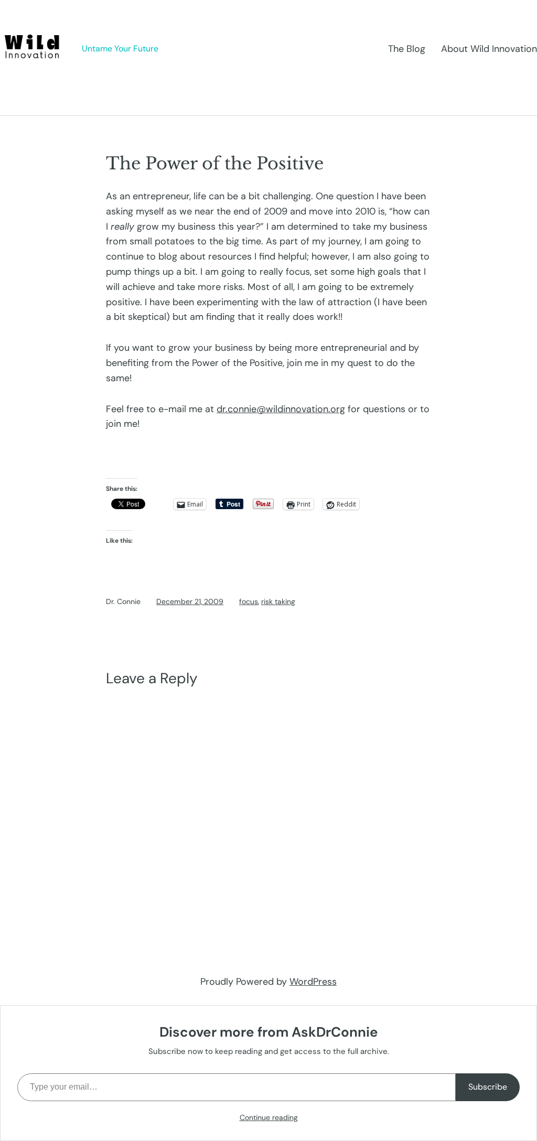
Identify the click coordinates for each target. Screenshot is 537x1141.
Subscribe (487, 1086)
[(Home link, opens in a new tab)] (33, 49)
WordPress (313, 981)
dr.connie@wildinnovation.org (281, 409)
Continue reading (269, 1117)
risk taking (278, 601)
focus (248, 601)
